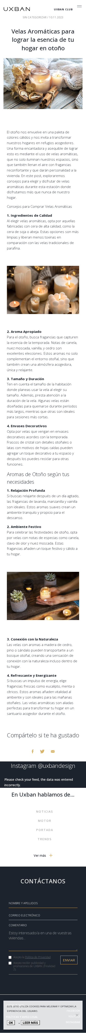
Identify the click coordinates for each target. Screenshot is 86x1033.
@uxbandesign (56, 765)
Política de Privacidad (38, 957)
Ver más (40, 855)
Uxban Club (63, 9)
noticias (44, 811)
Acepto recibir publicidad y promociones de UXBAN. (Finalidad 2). (34, 966)
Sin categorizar (35, 17)
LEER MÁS (30, 1023)
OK (11, 1023)
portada (44, 830)
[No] (77, 1015)
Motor (44, 821)
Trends (45, 839)
